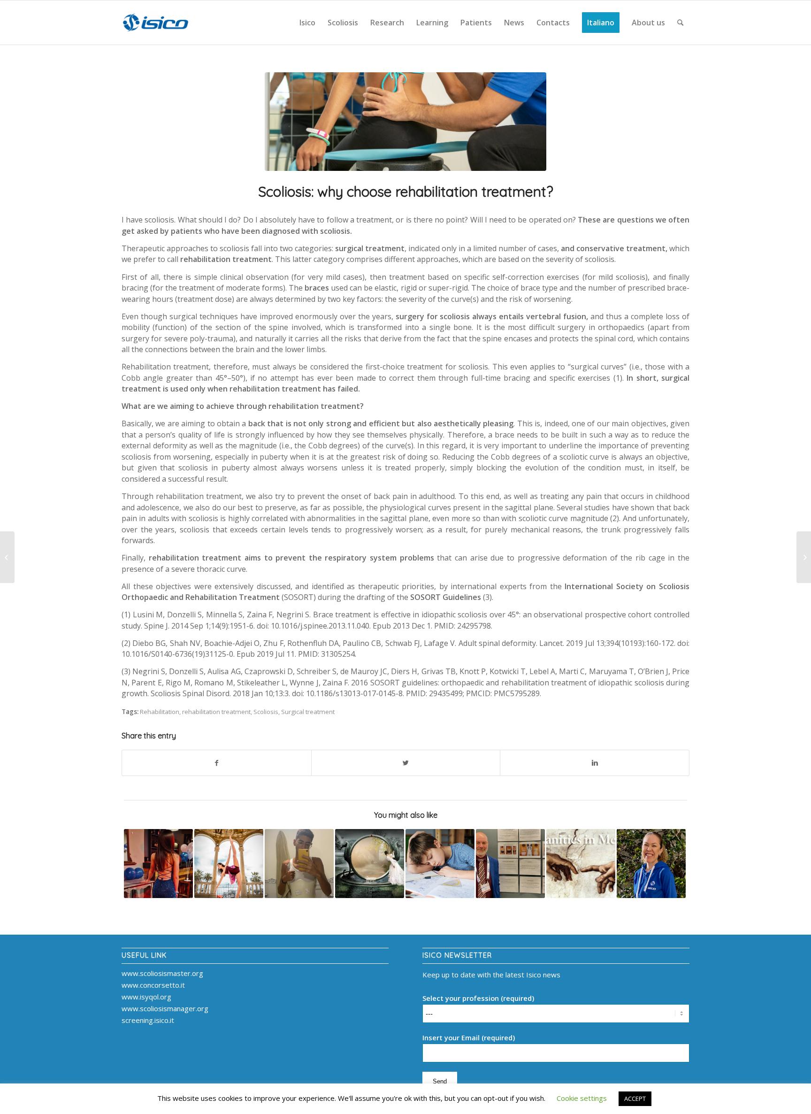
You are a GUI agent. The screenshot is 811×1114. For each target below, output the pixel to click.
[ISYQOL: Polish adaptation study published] (7, 557)
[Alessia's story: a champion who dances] (228, 863)
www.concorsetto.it (153, 985)
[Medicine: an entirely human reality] (580, 863)
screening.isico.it (148, 1020)
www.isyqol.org (146, 996)
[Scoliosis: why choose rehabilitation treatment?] (405, 121)
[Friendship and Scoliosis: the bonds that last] (158, 863)
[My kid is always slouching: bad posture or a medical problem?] (440, 863)
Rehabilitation (159, 711)
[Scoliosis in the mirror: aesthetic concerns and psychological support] (369, 863)
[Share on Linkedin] (594, 763)
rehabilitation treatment (216, 711)
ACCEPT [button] (635, 1098)
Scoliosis (265, 711)
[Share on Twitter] (406, 763)
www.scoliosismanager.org (165, 1008)
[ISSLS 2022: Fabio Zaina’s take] (510, 863)
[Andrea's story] (299, 863)
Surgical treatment (308, 711)
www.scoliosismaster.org (162, 973)
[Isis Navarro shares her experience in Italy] (651, 863)
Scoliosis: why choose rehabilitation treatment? (405, 191)
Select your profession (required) (478, 998)
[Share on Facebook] (216, 763)
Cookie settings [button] (582, 1098)
